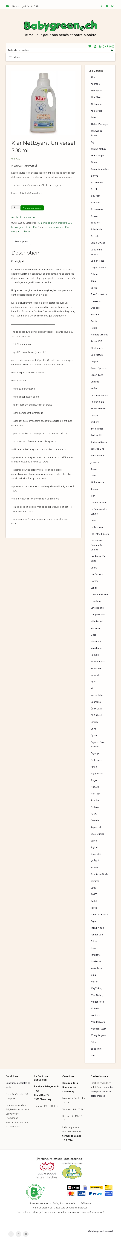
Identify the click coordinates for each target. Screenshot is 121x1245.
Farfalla (95, 314)
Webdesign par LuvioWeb (100, 1231)
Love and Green (99, 594)
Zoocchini (96, 1049)
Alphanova (96, 104)
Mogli (94, 635)
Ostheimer (96, 760)
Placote (95, 787)
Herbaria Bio (97, 402)
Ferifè (94, 321)
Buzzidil (95, 236)
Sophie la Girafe (100, 874)
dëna (93, 281)
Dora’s (94, 288)
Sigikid (94, 847)
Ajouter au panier (32, 208)
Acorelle (95, 84)
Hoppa (94, 415)
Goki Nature (97, 355)
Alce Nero (96, 97)
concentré (54, 227)
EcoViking (96, 301)
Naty (93, 681)
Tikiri (93, 948)
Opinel (94, 735)
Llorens (95, 581)
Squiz (94, 888)
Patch (94, 767)
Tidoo (94, 941)
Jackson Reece (99, 442)
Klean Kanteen (99, 502)
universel (26, 231)
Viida (93, 975)
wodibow (96, 1015)
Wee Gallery (97, 995)
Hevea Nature (98, 408)
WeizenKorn (97, 1002)
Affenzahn (96, 90)
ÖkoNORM (96, 708)
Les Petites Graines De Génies (97, 545)
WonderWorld (98, 1022)
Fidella (94, 328)
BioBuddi (95, 202)
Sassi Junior (97, 834)
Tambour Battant (100, 914)
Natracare (96, 668)
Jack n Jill (96, 435)
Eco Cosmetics (99, 294)
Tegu (93, 921)
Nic (92, 688)
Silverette (96, 854)
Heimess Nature (99, 395)
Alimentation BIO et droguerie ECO (55, 223)
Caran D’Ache (98, 243)
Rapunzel (96, 827)
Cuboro (95, 274)
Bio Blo (94, 189)
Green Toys (97, 375)
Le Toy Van (97, 527)
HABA (94, 388)
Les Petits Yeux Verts (99, 558)
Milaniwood (97, 621)
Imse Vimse (97, 428)
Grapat (94, 361)
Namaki (95, 655)
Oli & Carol (96, 715)
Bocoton (95, 222)
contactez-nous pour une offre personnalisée (102, 1091)
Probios (95, 807)
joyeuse (95, 462)
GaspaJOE (96, 341)
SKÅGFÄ (95, 861)
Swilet (94, 901)
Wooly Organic (99, 1035)
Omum (94, 722)
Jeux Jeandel (98, 455)
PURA (94, 814)
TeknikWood (97, 928)
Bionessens (97, 209)
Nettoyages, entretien (21, 227)
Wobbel (95, 1008)
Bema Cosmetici (100, 169)
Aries (93, 117)
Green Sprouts (99, 368)
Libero (94, 567)
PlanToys (96, 793)
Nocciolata (97, 695)
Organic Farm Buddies (98, 744)
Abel (93, 77)
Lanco (94, 520)
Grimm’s (95, 381)
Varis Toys (96, 968)
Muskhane (96, 648)
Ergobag (95, 308)
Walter (94, 981)
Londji (94, 588)
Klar (35, 227)
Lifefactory (97, 574)
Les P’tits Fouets (100, 534)
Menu (17, 57)
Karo (93, 475)
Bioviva (94, 216)
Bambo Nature (99, 149)
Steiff (94, 894)
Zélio (93, 1042)
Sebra (94, 840)
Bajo (93, 142)
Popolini (95, 800)
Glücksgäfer (97, 348)
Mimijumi (96, 628)
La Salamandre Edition (99, 511)
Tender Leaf (97, 934)
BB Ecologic (97, 155)
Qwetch (95, 820)
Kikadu (94, 489)
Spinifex (95, 881)
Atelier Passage (99, 124)
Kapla (94, 469)
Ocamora (96, 702)
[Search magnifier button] (112, 50)
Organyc (95, 753)
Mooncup (96, 641)
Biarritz (95, 176)
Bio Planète (97, 182)
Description (21, 241)
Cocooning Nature (97, 252)
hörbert (95, 422)
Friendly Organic (99, 334)
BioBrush (96, 196)
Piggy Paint (97, 773)
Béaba (94, 162)
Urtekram (96, 961)
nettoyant (16, 231)
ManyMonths (98, 614)
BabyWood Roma (97, 133)
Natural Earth (98, 661)
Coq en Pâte (97, 261)
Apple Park (97, 111)
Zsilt (93, 1055)
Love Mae (96, 601)
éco (62, 227)
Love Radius (97, 608)
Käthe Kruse (97, 482)
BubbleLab (96, 229)
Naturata (95, 675)
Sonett (94, 867)
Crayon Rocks (98, 267)
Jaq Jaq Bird (97, 449)
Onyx (93, 728)
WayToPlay (97, 988)
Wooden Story (99, 1028)
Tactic (94, 908)
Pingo (94, 780)
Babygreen (60, 28)
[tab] (21, 241)
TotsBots (96, 955)
